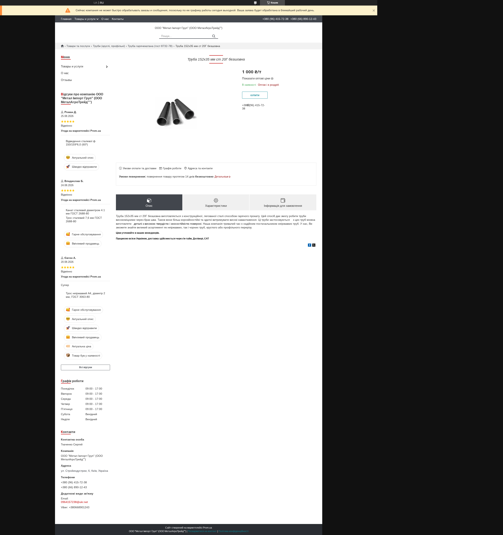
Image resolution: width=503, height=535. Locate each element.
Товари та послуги (78, 46)
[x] (313, 245)
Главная (66, 18)
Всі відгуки (85, 367)
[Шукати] (213, 36)
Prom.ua (207, 527)
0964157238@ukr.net (74, 502)
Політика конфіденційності (233, 531)
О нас (105, 18)
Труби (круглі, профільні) (109, 46)
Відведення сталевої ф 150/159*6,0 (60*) (80, 143)
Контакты (118, 18)
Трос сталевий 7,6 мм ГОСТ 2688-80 (84, 219)
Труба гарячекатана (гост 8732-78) (150, 46)
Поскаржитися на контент (202, 531)
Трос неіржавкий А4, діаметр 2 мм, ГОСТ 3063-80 (85, 295)
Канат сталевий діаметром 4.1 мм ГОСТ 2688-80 (85, 212)
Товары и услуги (84, 18)
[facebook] (309, 245)
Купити (255, 95)
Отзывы (66, 80)
